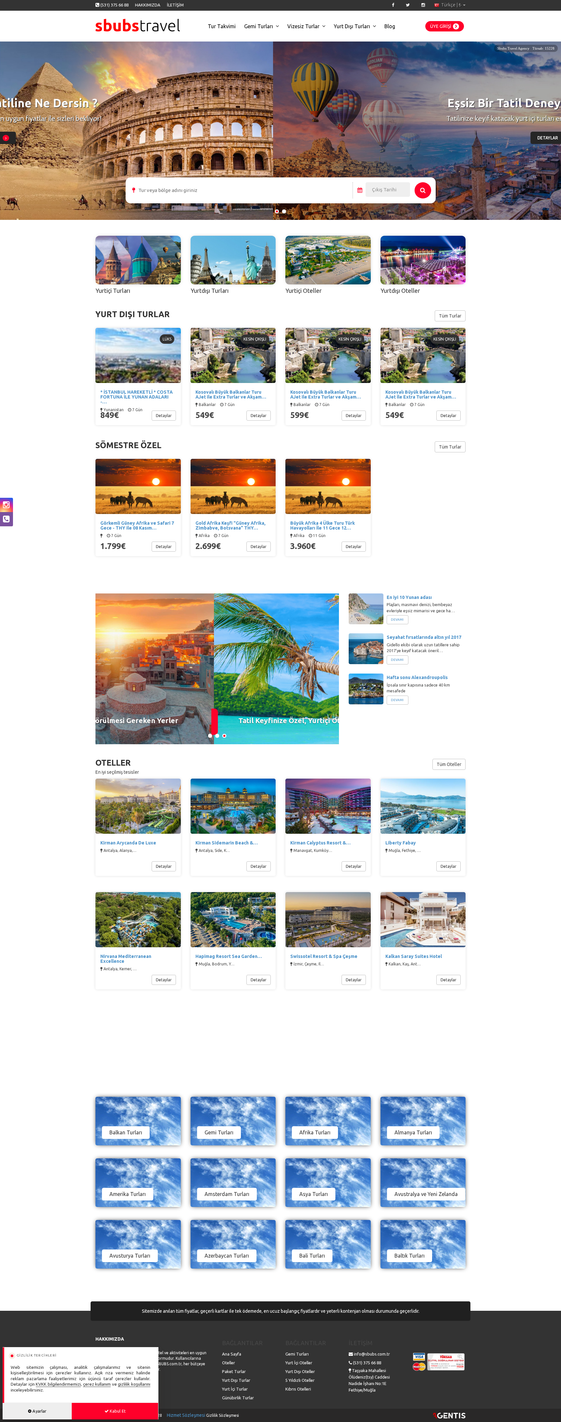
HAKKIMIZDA (147, 5)
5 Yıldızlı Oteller (300, 1380)
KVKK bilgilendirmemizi (58, 1384)
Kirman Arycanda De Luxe (128, 842)
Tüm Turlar (450, 315)
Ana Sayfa (231, 1354)
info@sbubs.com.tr (372, 1354)
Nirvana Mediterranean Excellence (125, 959)
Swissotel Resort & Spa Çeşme (323, 956)
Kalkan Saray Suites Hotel (413, 956)
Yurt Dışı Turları (352, 26)
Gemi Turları (258, 26)
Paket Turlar (234, 1371)
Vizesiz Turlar (303, 26)
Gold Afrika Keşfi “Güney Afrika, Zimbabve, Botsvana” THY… (230, 525)
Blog (389, 26)
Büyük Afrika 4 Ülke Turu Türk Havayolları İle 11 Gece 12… (322, 525)
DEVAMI (397, 619)
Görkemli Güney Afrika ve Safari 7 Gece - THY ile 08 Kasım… (137, 525)
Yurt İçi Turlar (235, 1389)
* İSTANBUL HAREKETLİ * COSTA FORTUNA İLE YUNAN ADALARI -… (136, 397)
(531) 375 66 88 (114, 5)
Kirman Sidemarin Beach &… (226, 842)
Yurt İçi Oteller (298, 1362)
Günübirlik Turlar (238, 1397)
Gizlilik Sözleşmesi (222, 1415)
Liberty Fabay (400, 842)
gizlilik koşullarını (134, 1384)
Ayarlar (38, 1411)
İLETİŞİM (175, 5)
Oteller (228, 1362)
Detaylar (164, 415)
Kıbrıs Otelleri (298, 1389)
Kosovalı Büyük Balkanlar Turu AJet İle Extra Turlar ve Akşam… (420, 394)
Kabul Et (117, 1411)
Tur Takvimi (222, 26)
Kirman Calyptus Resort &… (320, 842)
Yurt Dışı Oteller (300, 1371)
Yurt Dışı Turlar (236, 1380)
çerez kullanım (97, 1384)
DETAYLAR (275, 137)
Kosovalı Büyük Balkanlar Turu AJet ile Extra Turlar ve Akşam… (230, 394)
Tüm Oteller (449, 764)
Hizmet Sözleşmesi (186, 1415)
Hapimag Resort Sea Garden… (228, 956)
